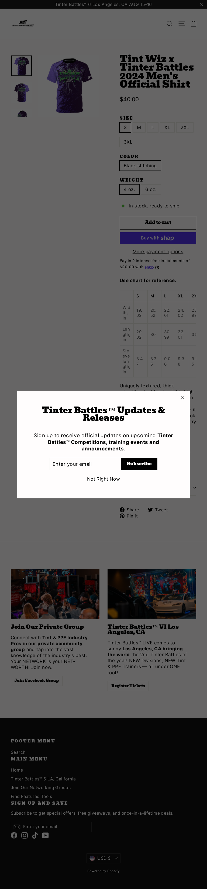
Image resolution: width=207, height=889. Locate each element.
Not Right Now (103, 479)
